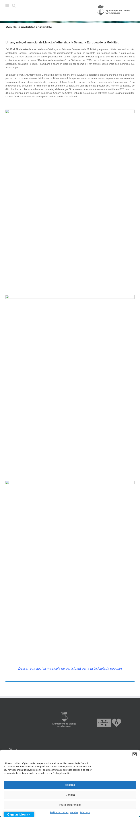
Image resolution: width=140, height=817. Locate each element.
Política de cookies (59, 812)
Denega (70, 794)
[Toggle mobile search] (14, 5)
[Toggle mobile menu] (7, 5)
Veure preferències (70, 804)
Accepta (70, 784)
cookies (74, 812)
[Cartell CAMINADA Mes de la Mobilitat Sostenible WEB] (70, 481)
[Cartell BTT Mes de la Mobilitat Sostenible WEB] (70, 296)
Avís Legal (85, 812)
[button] (134, 754)
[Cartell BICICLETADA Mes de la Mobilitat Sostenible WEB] (70, 110)
